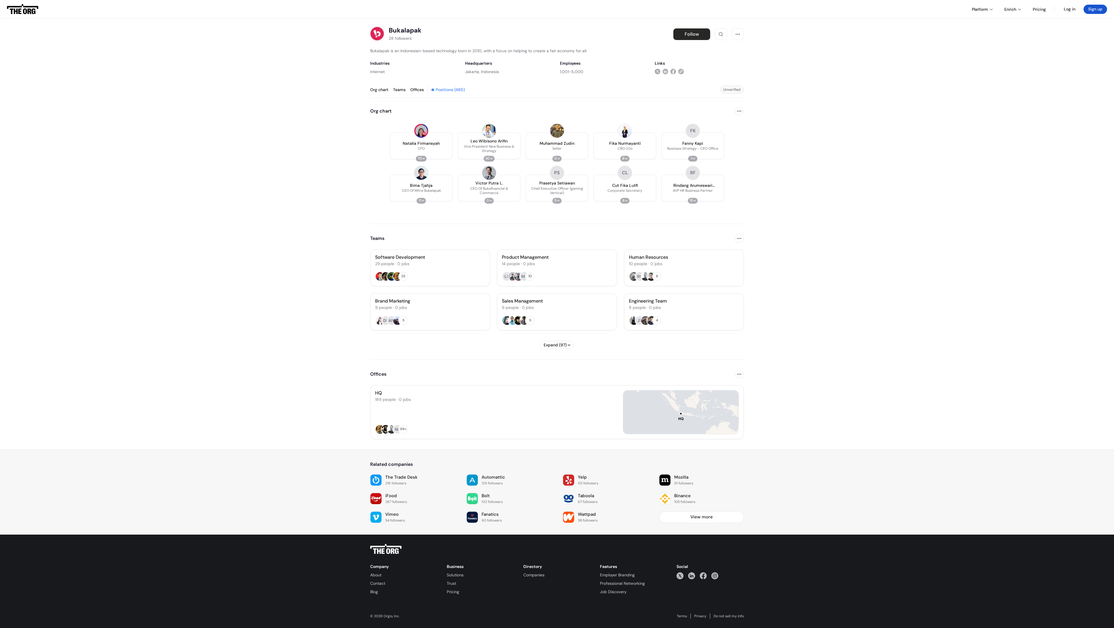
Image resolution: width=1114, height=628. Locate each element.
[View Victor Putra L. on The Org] (489, 173)
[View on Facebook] (673, 71)
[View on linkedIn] (665, 71)
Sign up (1095, 9)
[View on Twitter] (657, 71)
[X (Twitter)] (680, 575)
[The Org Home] (22, 9)
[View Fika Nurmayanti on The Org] (625, 131)
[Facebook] (703, 575)
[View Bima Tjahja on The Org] (421, 173)
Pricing (453, 591)
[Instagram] (714, 575)
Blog (374, 591)
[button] (421, 146)
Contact (377, 583)
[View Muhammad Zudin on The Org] (557, 131)
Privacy (700, 616)
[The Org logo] (386, 549)
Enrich (1010, 9)
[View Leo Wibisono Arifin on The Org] (489, 131)
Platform (980, 9)
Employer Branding (617, 575)
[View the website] (681, 71)
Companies (534, 575)
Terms (682, 616)
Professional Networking (622, 583)
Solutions (455, 575)
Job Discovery (613, 591)
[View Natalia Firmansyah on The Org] (421, 131)
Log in (1069, 9)
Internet (377, 71)
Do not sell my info (729, 616)
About (375, 575)
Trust (451, 583)
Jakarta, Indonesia (482, 71)
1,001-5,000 (571, 71)
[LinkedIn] (691, 575)
